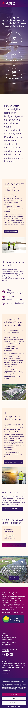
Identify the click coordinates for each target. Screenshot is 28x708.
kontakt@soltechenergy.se (9, 649)
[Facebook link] (7, 654)
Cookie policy (5, 673)
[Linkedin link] (3, 654)
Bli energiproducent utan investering (12, 416)
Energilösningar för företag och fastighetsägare (14, 187)
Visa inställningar (14, 703)
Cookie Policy (17, 706)
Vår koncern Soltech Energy (12, 509)
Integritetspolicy (10, 706)
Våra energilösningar (11, 231)
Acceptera (14, 694)
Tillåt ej (14, 698)
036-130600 (5, 651)
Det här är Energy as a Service (13, 462)
